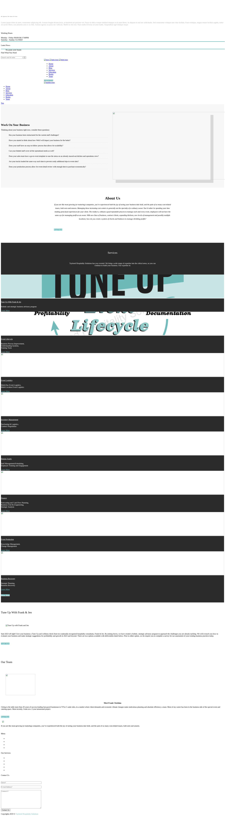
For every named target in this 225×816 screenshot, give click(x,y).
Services (11, 742)
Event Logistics (6, 380)
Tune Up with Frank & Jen (11, 302)
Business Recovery (8, 579)
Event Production (7, 539)
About (10, 739)
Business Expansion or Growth (18, 761)
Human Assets (6, 459)
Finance (4, 498)
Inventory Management (9, 420)
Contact (10, 748)
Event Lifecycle (7, 339)
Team (10, 745)
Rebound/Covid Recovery (16, 758)
